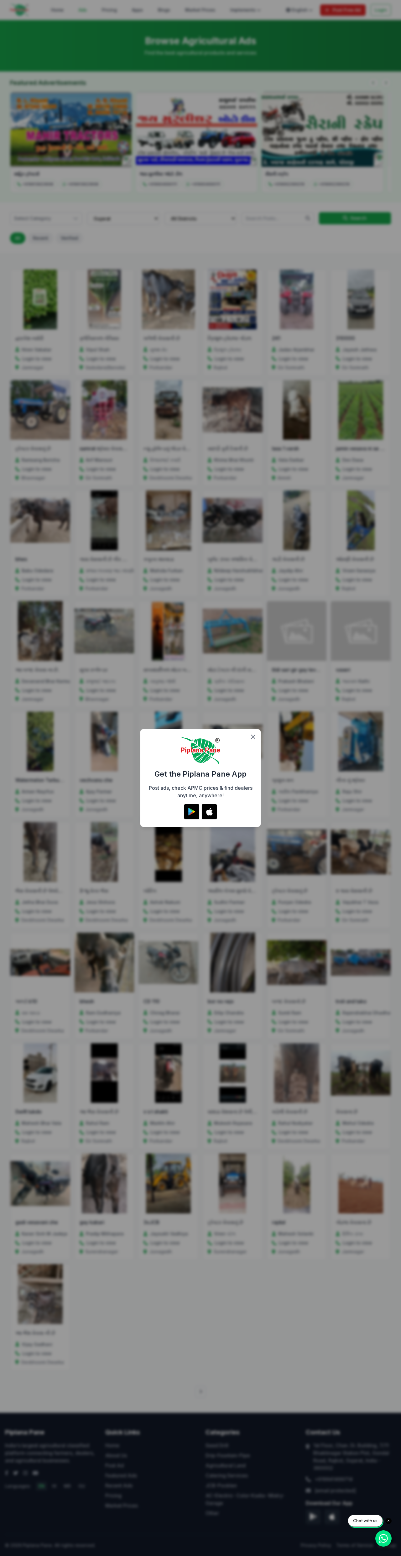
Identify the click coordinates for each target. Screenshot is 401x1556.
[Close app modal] (253, 737)
